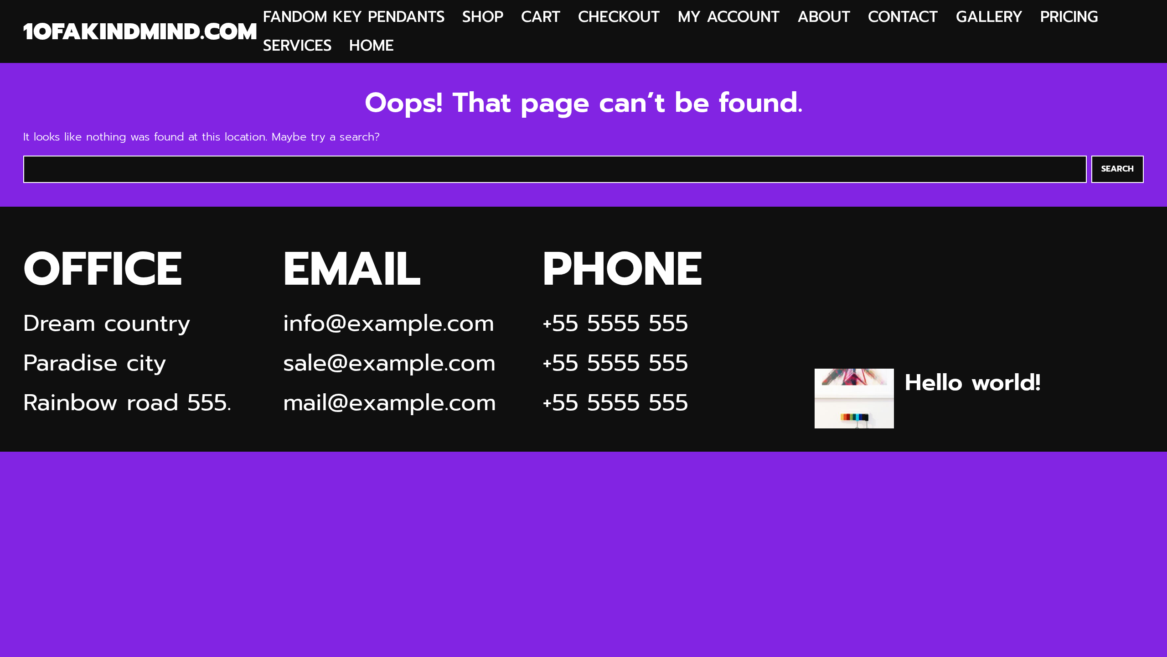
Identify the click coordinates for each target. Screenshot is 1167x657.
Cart (541, 17)
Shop (482, 17)
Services (297, 46)
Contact (903, 17)
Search (1117, 168)
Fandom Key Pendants (354, 17)
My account (729, 17)
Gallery (989, 17)
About (824, 17)
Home (371, 46)
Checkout (619, 17)
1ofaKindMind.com (140, 31)
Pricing (1069, 17)
